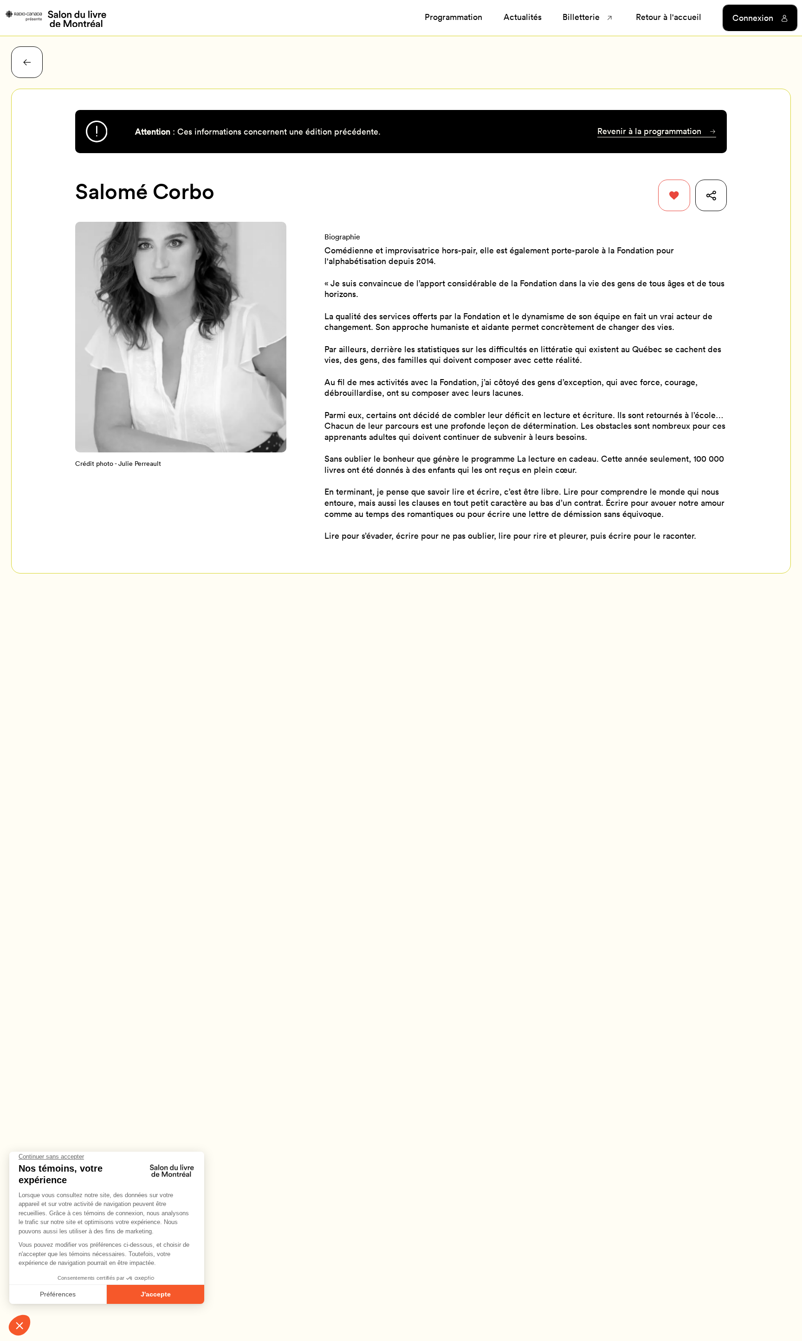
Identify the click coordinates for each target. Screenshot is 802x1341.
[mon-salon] (55, 18)
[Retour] (27, 62)
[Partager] (711, 195)
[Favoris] (674, 195)
